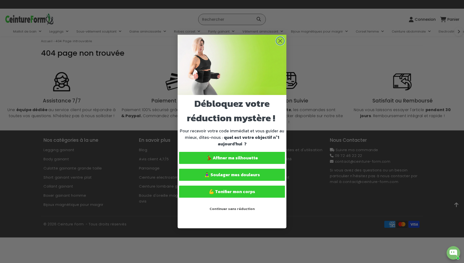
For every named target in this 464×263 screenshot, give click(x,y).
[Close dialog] (280, 41)
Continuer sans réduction (232, 208)
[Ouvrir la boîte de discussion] (453, 253)
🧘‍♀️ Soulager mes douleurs (232, 174)
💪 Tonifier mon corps (232, 191)
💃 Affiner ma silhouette (232, 158)
